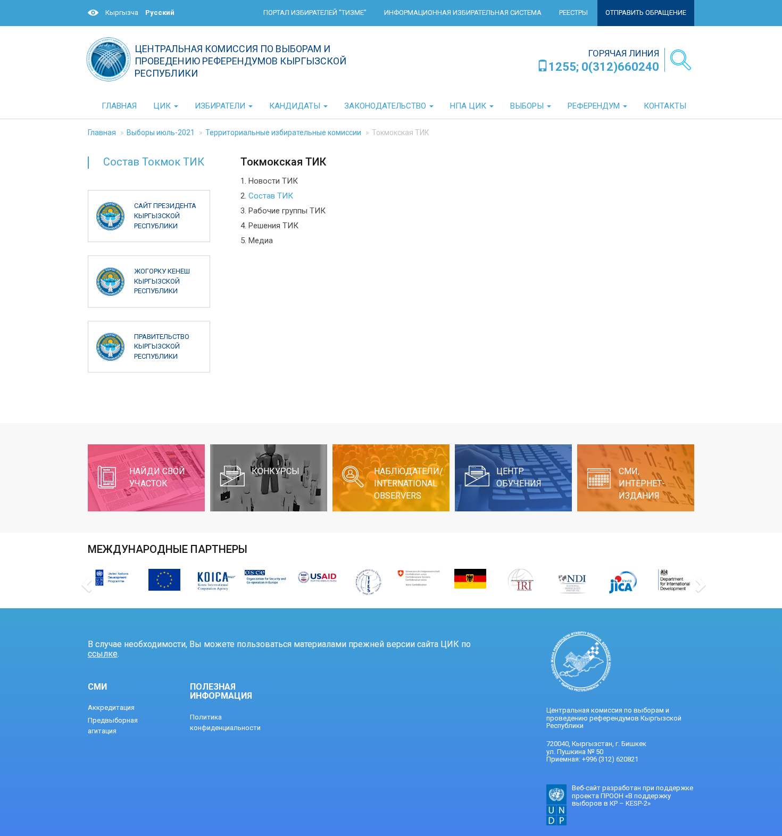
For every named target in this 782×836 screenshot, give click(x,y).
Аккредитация (111, 707)
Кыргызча (121, 12)
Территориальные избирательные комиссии (283, 132)
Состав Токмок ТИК (153, 161)
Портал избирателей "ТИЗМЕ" (315, 12)
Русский (159, 12)
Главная (102, 132)
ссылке (103, 654)
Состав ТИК (270, 196)
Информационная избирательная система (463, 12)
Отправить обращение (645, 12)
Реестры (573, 12)
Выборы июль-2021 (161, 132)
